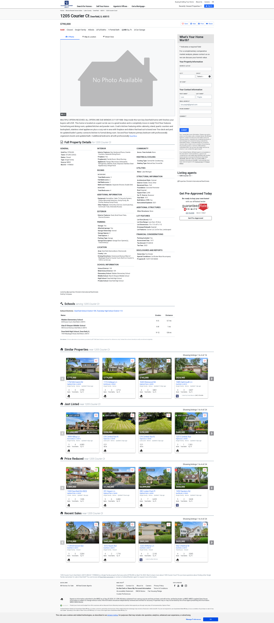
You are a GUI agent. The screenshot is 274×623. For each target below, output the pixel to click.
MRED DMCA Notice (76, 602)
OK (211, 619)
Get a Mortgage (138, 6)
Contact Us (130, 586)
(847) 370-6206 (199, 395)
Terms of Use (199, 162)
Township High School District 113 (110, 311)
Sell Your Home (102, 6)
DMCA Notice (140, 591)
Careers (207, 2)
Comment (183, 116)
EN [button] (213, 2)
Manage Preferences (193, 619)
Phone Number (185, 108)
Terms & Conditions (161, 588)
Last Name (200, 93)
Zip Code (183, 82)
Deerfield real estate (107, 577)
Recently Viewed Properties (189, 6)
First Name (184, 93)
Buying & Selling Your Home (184, 2)
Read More (133, 136)
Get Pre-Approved (195, 218)
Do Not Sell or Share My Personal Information (134, 588)
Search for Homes (84, 6)
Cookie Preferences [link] (124, 594)
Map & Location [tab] (90, 37)
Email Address (185, 101)
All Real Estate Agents (84, 586)
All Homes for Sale (67, 586)
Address (185, 66)
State (198, 73)
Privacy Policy (159, 586)
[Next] (212, 379)
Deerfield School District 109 (85, 311)
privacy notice (112, 615)
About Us (199, 2)
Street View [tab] (109, 37)
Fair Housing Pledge (155, 591)
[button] (209, 6)
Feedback (120, 586)
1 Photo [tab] (70, 37)
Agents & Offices (120, 6)
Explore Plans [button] (166, 605)
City (181, 73)
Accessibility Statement (125, 591)
